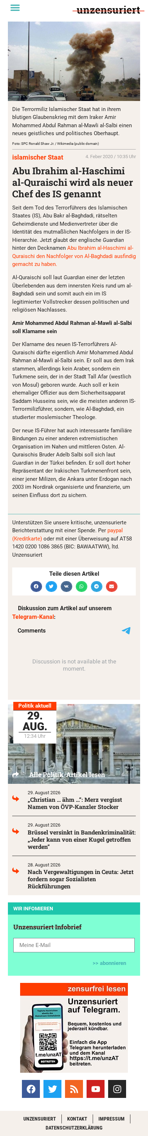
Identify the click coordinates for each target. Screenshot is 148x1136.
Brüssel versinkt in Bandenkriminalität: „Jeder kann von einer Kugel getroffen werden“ (82, 839)
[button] (15, 7)
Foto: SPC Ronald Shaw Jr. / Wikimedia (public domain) (55, 144)
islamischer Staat (37, 157)
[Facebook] (31, 1089)
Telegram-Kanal (33, 616)
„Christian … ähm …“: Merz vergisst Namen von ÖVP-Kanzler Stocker (75, 803)
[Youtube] (96, 1089)
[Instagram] (117, 1089)
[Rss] (74, 1089)
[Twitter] (52, 1089)
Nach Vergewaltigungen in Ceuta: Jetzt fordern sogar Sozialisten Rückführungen (81, 879)
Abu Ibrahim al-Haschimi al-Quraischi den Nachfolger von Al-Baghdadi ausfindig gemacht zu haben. (74, 256)
